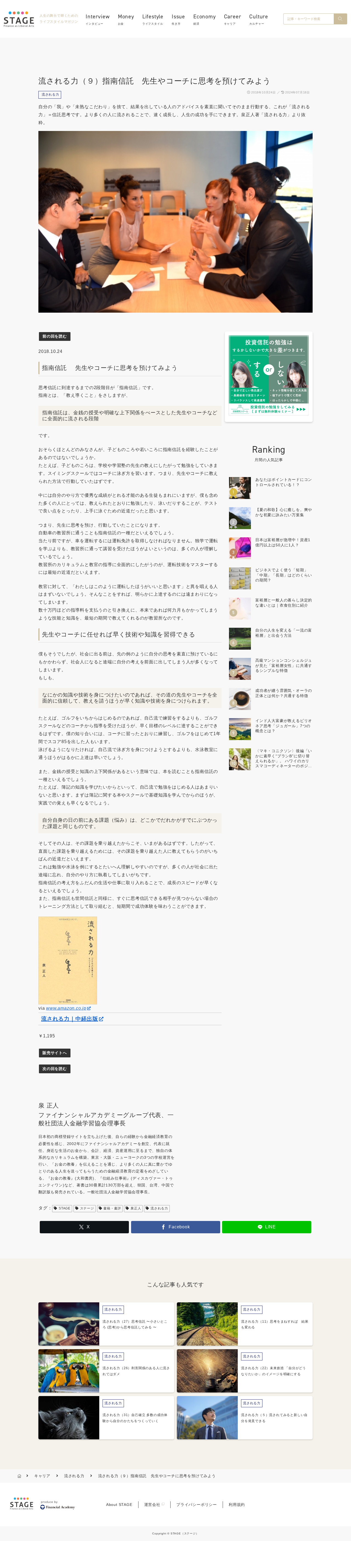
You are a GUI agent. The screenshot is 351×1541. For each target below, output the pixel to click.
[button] (340, 19)
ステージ (87, 1208)
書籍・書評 (112, 1208)
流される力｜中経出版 (69, 1019)
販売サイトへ (55, 1053)
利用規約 (237, 1504)
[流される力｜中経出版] (67, 960)
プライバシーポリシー (196, 1504)
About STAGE (119, 1504)
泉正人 (136, 1208)
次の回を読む (55, 1068)
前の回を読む (55, 336)
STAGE (64, 1208)
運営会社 (152, 1504)
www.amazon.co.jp (66, 1008)
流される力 (50, 94)
